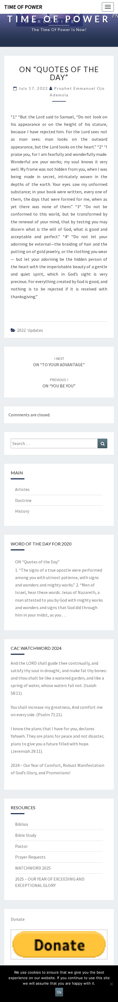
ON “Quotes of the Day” (37, 561)
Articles (22, 489)
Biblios (21, 824)
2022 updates (30, 330)
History (22, 511)
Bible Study (25, 835)
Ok (59, 992)
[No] (111, 984)
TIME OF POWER (23, 6)
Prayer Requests (30, 857)
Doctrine (23, 500)
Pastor (21, 846)
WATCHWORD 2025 (33, 868)
